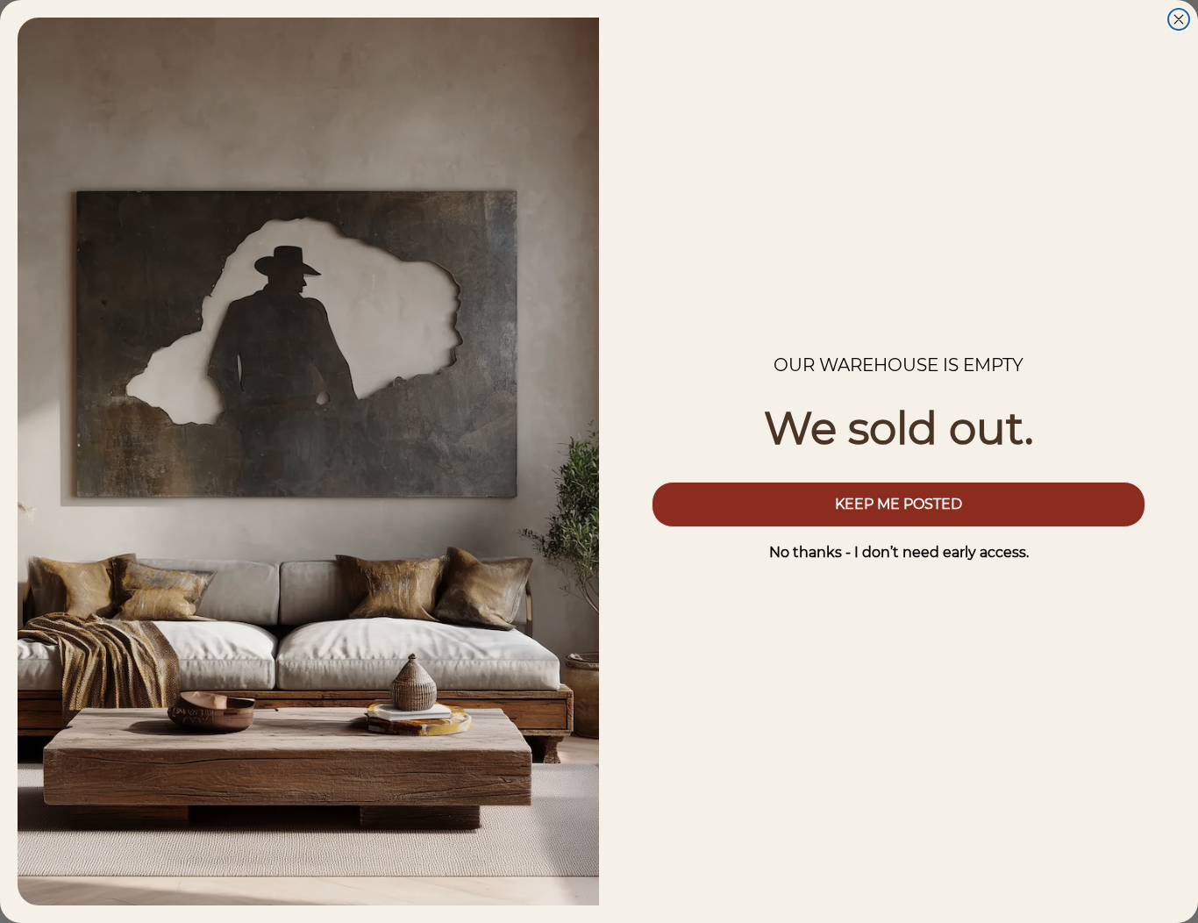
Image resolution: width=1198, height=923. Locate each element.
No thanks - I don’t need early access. (899, 552)
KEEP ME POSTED (898, 504)
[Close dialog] (1178, 19)
